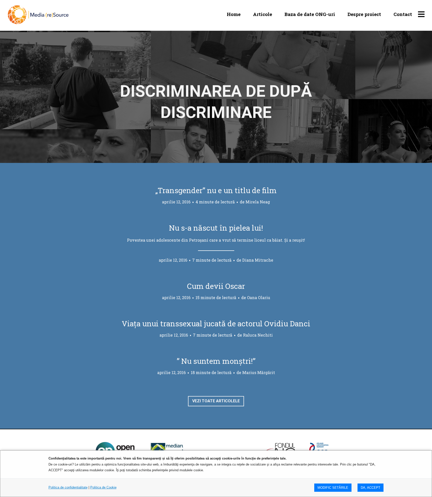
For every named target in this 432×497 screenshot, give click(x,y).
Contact (403, 14)
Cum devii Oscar (216, 286)
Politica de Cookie (103, 487)
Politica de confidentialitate (68, 487)
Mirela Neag (258, 201)
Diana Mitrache (257, 260)
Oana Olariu (258, 297)
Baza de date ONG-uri (309, 14)
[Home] (38, 14)
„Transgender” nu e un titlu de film (216, 190)
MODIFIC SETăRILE (333, 488)
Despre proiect (364, 14)
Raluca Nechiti (258, 335)
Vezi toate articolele (216, 401)
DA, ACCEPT (370, 488)
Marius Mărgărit (258, 372)
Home (233, 14)
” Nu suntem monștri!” (216, 361)
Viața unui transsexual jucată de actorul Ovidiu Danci (216, 323)
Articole (262, 14)
